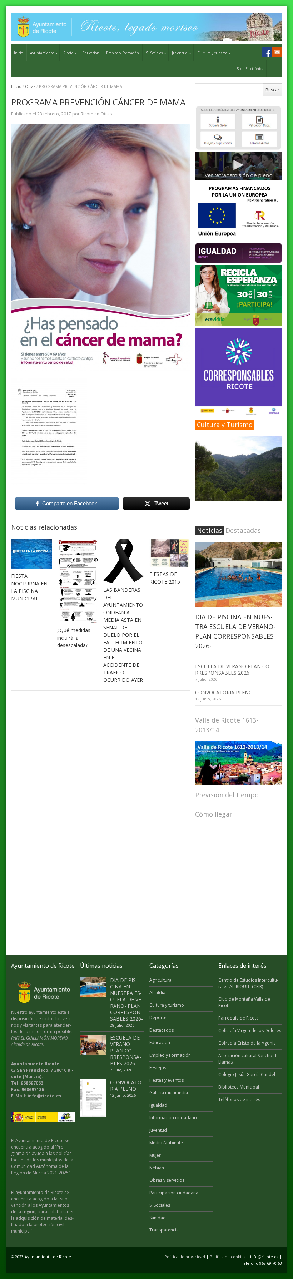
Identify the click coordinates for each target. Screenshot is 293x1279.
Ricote (68, 52)
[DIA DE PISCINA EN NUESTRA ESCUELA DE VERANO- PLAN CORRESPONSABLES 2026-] (238, 574)
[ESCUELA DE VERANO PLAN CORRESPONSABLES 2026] (93, 1045)
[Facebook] (267, 52)
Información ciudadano (173, 1118)
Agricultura (160, 980)
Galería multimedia (168, 1093)
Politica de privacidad (184, 1256)
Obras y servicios (166, 1180)
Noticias (209, 530)
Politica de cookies (227, 1256)
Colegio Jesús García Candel (246, 1074)
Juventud (180, 52)
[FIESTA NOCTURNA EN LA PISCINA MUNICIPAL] (31, 554)
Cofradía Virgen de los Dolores (249, 1030)
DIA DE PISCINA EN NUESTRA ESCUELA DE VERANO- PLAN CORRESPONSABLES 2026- (126, 999)
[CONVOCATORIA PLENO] (93, 1098)
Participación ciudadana (173, 1193)
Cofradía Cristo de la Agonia (247, 1043)
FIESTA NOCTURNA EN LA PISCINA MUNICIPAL (29, 587)
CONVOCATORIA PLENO (224, 692)
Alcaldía (157, 993)
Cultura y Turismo (225, 424)
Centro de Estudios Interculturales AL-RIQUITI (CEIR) (248, 983)
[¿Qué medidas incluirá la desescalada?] (77, 581)
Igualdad (158, 1105)
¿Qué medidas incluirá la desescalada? (73, 638)
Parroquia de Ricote (238, 1018)
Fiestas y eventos (166, 1080)
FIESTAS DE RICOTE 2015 (164, 578)
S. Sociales (154, 52)
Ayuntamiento (42, 52)
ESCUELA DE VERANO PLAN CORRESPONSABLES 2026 (233, 669)
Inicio (18, 52)
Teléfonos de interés (239, 1099)
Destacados (161, 1030)
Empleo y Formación (122, 52)
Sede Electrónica (250, 68)
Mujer (155, 1155)
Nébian (156, 1168)
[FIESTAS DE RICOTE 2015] (169, 553)
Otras (30, 86)
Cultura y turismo (212, 52)
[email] (277, 52)
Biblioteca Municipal (238, 1087)
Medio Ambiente (166, 1143)
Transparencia (164, 1230)
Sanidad (157, 1218)
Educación (91, 52)
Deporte (158, 1018)
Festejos (157, 1068)
